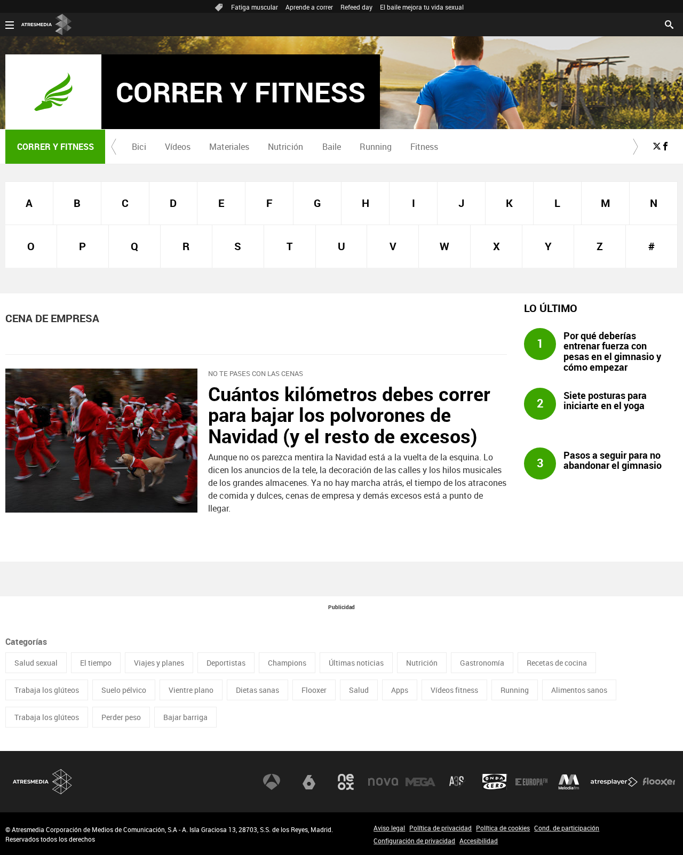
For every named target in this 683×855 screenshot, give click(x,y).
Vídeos (177, 147)
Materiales (229, 147)
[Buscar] (669, 23)
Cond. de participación (566, 828)
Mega (420, 782)
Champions (287, 663)
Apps (399, 690)
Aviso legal (389, 828)
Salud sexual (36, 663)
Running (376, 147)
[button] (113, 146)
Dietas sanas (257, 690)
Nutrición (285, 147)
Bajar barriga (185, 717)
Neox (346, 782)
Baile (331, 147)
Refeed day (356, 7)
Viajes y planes (159, 663)
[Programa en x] (657, 146)
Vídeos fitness (454, 690)
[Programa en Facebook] (665, 146)
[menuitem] (138, 146)
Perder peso (121, 717)
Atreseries (457, 782)
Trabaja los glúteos (46, 690)
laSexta (309, 782)
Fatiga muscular (254, 7)
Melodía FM (569, 782)
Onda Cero (495, 782)
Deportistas (226, 663)
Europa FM (531, 782)
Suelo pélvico (123, 690)
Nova (383, 782)
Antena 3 (272, 782)
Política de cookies (503, 828)
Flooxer (314, 690)
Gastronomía (482, 663)
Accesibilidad (478, 840)
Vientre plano (191, 690)
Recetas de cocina (557, 663)
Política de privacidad (440, 828)
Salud (359, 690)
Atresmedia (42, 782)
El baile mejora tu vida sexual (422, 7)
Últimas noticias (356, 663)
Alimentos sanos (579, 690)
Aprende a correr (309, 7)
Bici (139, 147)
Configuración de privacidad (414, 840)
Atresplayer (614, 782)
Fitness (424, 147)
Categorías (26, 642)
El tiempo (96, 663)
